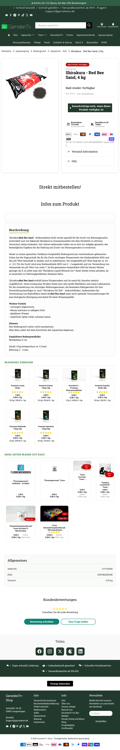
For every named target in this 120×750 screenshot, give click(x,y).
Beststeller (92, 42)
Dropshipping (67, 725)
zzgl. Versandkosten (85, 93)
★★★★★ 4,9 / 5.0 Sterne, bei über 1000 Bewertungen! (58, 2)
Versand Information (85, 151)
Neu (15, 35)
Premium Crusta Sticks (17, 386)
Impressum (39, 722)
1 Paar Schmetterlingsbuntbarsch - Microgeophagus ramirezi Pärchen (54, 527)
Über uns (65, 703)
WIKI (104, 42)
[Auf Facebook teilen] (40, 651)
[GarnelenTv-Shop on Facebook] (10, 15)
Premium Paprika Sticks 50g (102, 386)
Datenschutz (40, 715)
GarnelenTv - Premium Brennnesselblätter (74, 387)
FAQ (74, 161)
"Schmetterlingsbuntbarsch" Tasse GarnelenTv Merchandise (20, 528)
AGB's (36, 712)
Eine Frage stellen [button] (78, 621)
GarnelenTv (56, 35)
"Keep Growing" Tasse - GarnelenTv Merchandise (82, 476)
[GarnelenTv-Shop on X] (27, 15)
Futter (69, 35)
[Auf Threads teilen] (70, 651)
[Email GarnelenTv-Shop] (6, 15)
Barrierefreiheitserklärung (46, 703)
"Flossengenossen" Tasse (54, 480)
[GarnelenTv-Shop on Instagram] (14, 15)
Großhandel (67, 728)
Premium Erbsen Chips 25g (46, 386)
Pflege (37, 42)
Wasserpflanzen (22, 42)
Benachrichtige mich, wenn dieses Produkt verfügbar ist (91, 107)
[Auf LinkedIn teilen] (81, 651)
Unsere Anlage (68, 706)
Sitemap (38, 718)
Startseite (6, 51)
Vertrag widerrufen (60, 683)
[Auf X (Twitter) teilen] (60, 651)
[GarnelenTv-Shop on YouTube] (31, 15)
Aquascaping (105, 35)
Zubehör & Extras (62, 42)
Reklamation (40, 709)
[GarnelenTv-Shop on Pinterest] (19, 15)
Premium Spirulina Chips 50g (46, 427)
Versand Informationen (45, 700)
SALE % (79, 42)
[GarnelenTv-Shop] (16, 25)
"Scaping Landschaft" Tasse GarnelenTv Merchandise (105, 484)
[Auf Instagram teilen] (50, 651)
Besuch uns (67, 709)
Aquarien (26, 35)
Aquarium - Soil (58, 51)
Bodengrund (39, 51)
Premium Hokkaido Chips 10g (18, 427)
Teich (47, 42)
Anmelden (100, 721)
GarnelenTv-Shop (44, 738)
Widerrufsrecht (41, 706)
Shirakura (71, 69)
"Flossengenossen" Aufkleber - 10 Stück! (20, 482)
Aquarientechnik (86, 35)
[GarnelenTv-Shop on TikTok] (23, 15)
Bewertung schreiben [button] (41, 621)
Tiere (41, 35)
